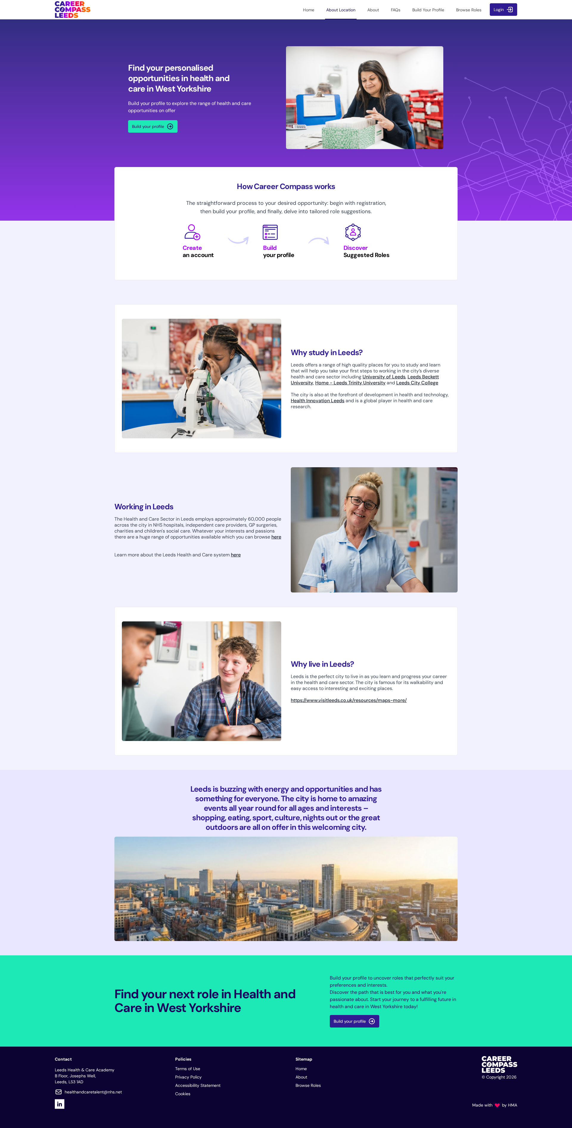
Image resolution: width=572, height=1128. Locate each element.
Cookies (182, 1093)
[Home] (72, 9)
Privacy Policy (188, 1077)
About (301, 1077)
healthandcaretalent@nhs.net (93, 1092)
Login (499, 9)
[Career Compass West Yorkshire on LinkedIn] (59, 1104)
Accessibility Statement (197, 1085)
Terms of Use (187, 1068)
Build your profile (148, 126)
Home (301, 1068)
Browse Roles (308, 1085)
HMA (512, 1105)
